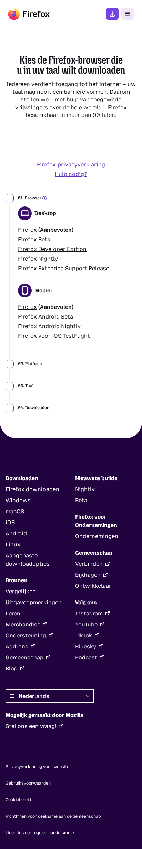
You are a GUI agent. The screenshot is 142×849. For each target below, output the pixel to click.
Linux (13, 544)
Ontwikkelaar (93, 586)
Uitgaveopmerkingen (34, 602)
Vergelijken (21, 591)
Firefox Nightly (38, 258)
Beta (81, 500)
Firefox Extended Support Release (63, 268)
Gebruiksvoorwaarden (28, 783)
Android (16, 533)
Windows (18, 500)
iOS (10, 522)
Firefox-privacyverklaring (71, 164)
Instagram (89, 613)
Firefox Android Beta (45, 316)
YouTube (86, 624)
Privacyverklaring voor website (37, 766)
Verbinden (89, 563)
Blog (12, 668)
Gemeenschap (24, 657)
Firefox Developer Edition (52, 249)
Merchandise (23, 624)
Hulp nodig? (71, 174)
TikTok (83, 635)
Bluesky (85, 646)
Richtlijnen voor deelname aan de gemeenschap (53, 816)
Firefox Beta (34, 239)
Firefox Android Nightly (49, 326)
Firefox (27, 229)
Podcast (86, 657)
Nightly (85, 489)
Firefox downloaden (112, 14)
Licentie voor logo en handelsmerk (40, 832)
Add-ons (17, 646)
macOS (15, 511)
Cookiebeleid (18, 799)
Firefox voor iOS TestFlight (54, 336)
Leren (13, 613)
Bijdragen (88, 575)
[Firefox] (29, 13)
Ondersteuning (26, 635)
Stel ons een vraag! (31, 726)
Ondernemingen (96, 536)
